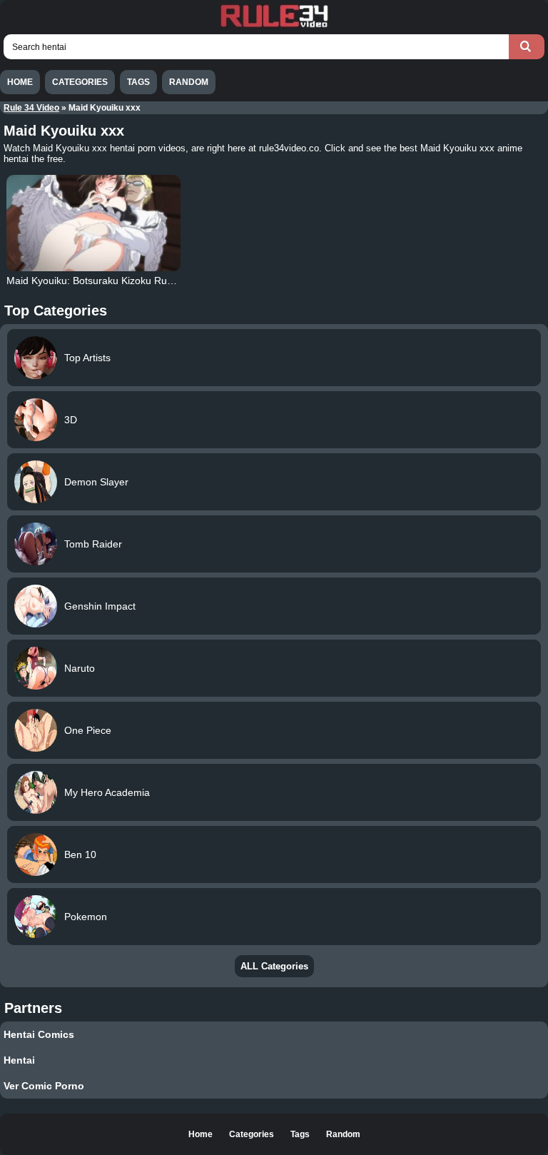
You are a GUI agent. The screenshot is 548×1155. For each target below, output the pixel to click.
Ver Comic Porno (44, 1085)
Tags (138, 82)
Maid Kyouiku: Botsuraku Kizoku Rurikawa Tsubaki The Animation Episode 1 (177, 280)
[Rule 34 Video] (274, 26)
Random (188, 82)
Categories (80, 82)
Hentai (19, 1060)
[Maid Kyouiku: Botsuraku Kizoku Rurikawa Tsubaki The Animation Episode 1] (93, 223)
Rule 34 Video (31, 108)
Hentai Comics (39, 1034)
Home (20, 82)
